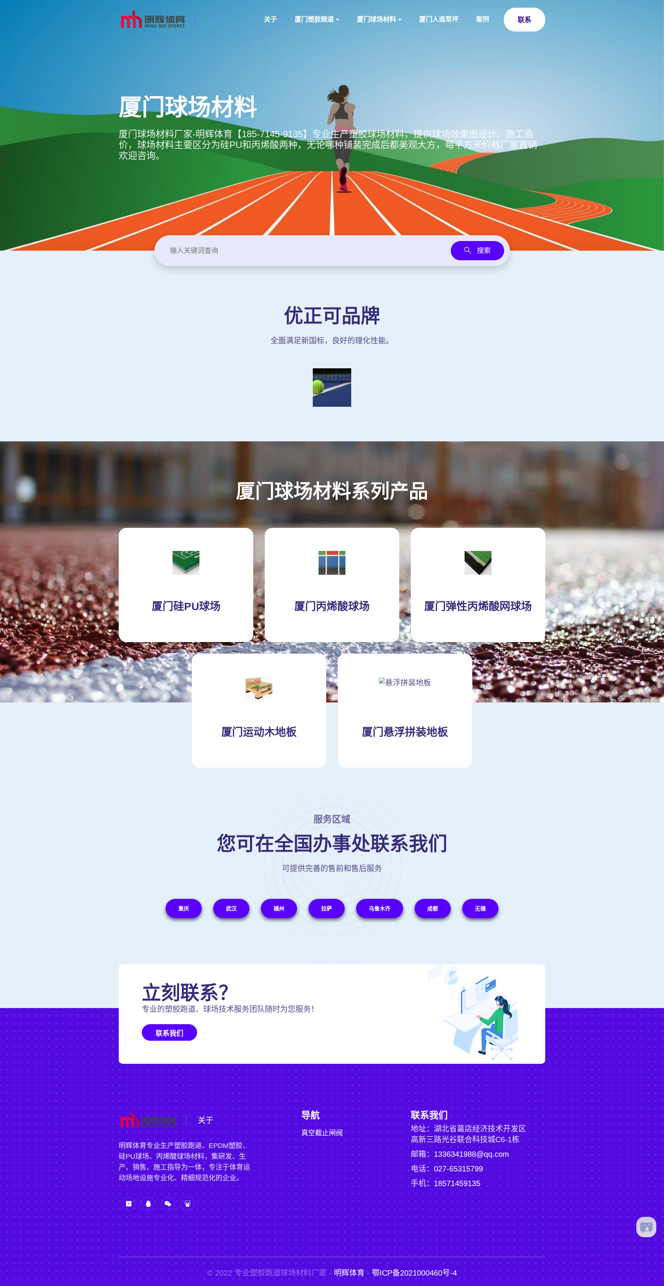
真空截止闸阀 (322, 1133)
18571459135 (457, 1183)
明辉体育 (349, 1273)
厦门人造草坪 (438, 19)
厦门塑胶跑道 (314, 19)
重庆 (183, 908)
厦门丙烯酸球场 (332, 606)
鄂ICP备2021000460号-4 (414, 1273)
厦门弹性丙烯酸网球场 (478, 606)
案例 (482, 19)
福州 (279, 908)
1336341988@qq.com (471, 1154)
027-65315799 (458, 1169)
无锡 (480, 908)
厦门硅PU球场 (186, 606)
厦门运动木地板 (259, 732)
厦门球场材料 (376, 19)
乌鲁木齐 (379, 908)
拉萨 (326, 908)
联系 (524, 20)
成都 (432, 908)
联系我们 (169, 1033)
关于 (270, 19)
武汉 (231, 908)
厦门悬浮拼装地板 (405, 732)
